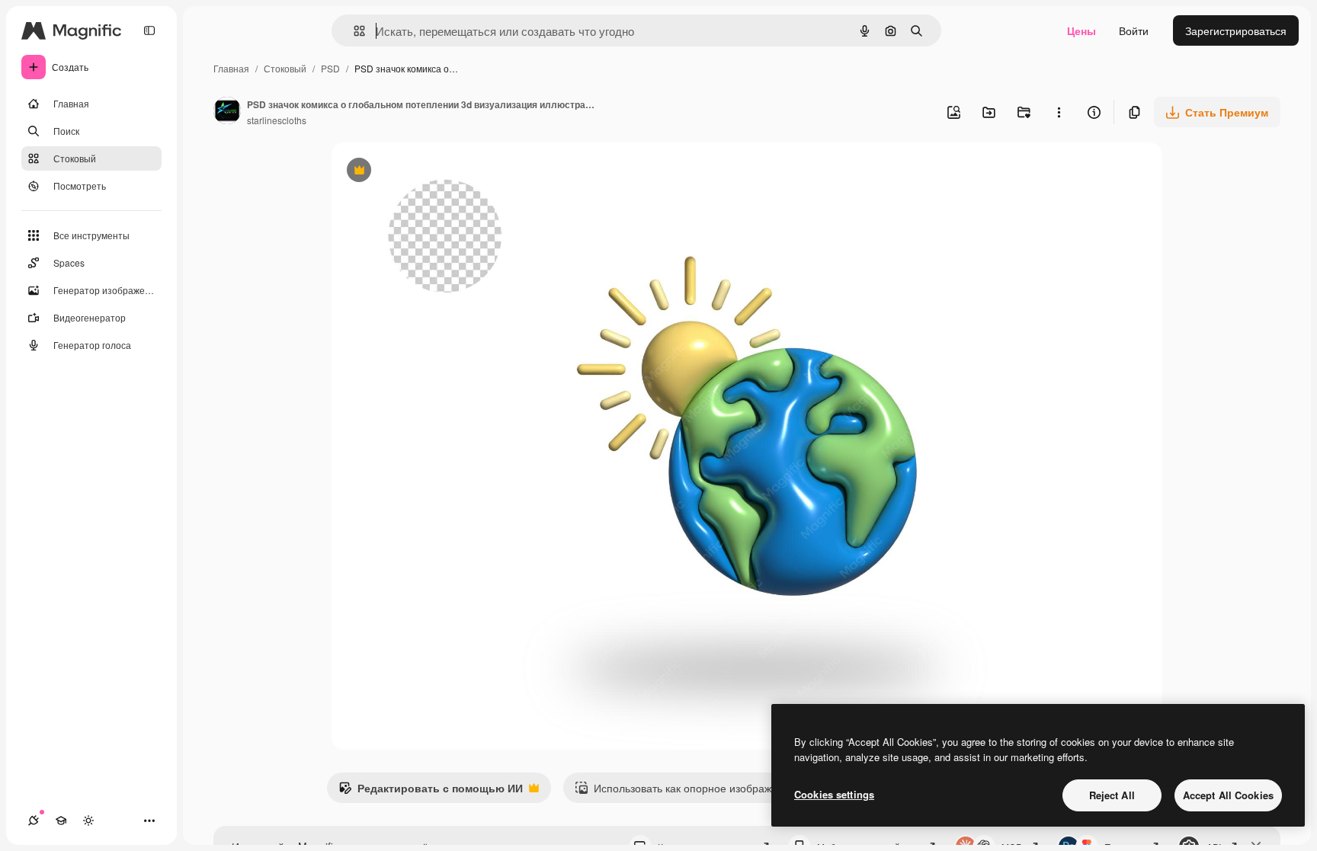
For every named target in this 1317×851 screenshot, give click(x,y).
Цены (1081, 30)
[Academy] (61, 820)
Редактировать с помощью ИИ (430, 791)
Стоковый (285, 68)
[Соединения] (33, 820)
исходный (434, 172)
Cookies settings (834, 794)
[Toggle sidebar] (149, 30)
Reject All (1112, 795)
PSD (330, 68)
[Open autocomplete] (353, 31)
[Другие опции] (1058, 112)
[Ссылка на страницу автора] (227, 112)
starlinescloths (276, 120)
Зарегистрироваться (1236, 30)
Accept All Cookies (1228, 795)
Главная (231, 68)
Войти (1134, 30)
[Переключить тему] (88, 820)
